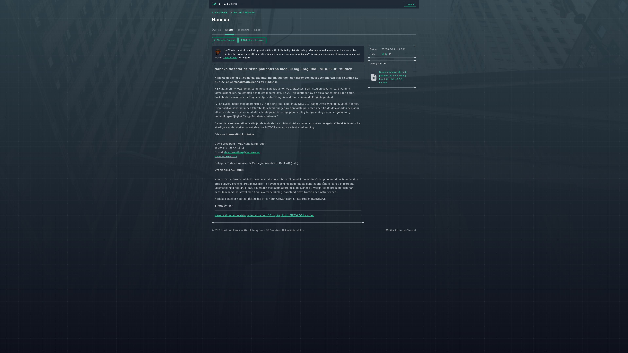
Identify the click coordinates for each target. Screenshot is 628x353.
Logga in (410, 4)
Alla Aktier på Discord (402, 230)
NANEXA (250, 12)
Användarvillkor (294, 230)
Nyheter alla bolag (253, 40)
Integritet (258, 230)
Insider (257, 29)
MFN (384, 54)
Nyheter (229, 29)
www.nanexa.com (226, 156)
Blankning (244, 29)
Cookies (274, 230)
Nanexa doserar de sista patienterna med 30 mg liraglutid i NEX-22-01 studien (264, 215)
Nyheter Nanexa (226, 40)
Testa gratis (230, 57)
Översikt (216, 29)
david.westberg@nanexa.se (242, 152)
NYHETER (236, 12)
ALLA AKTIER (219, 12)
